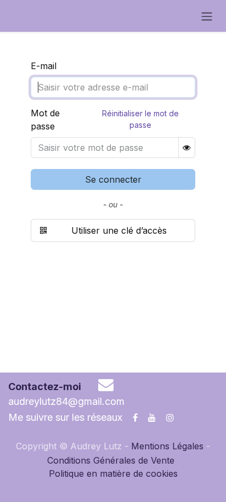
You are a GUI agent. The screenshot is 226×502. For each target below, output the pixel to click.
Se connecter (113, 179)
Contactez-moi (44, 386)
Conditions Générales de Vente (110, 460)
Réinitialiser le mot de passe (140, 119)
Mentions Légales (167, 446)
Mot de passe (45, 120)
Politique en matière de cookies (113, 473)
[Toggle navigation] (207, 15)
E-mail (43, 65)
